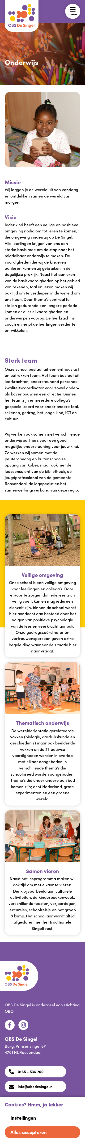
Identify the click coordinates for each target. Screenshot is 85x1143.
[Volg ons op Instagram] (23, 1025)
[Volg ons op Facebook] (10, 1025)
